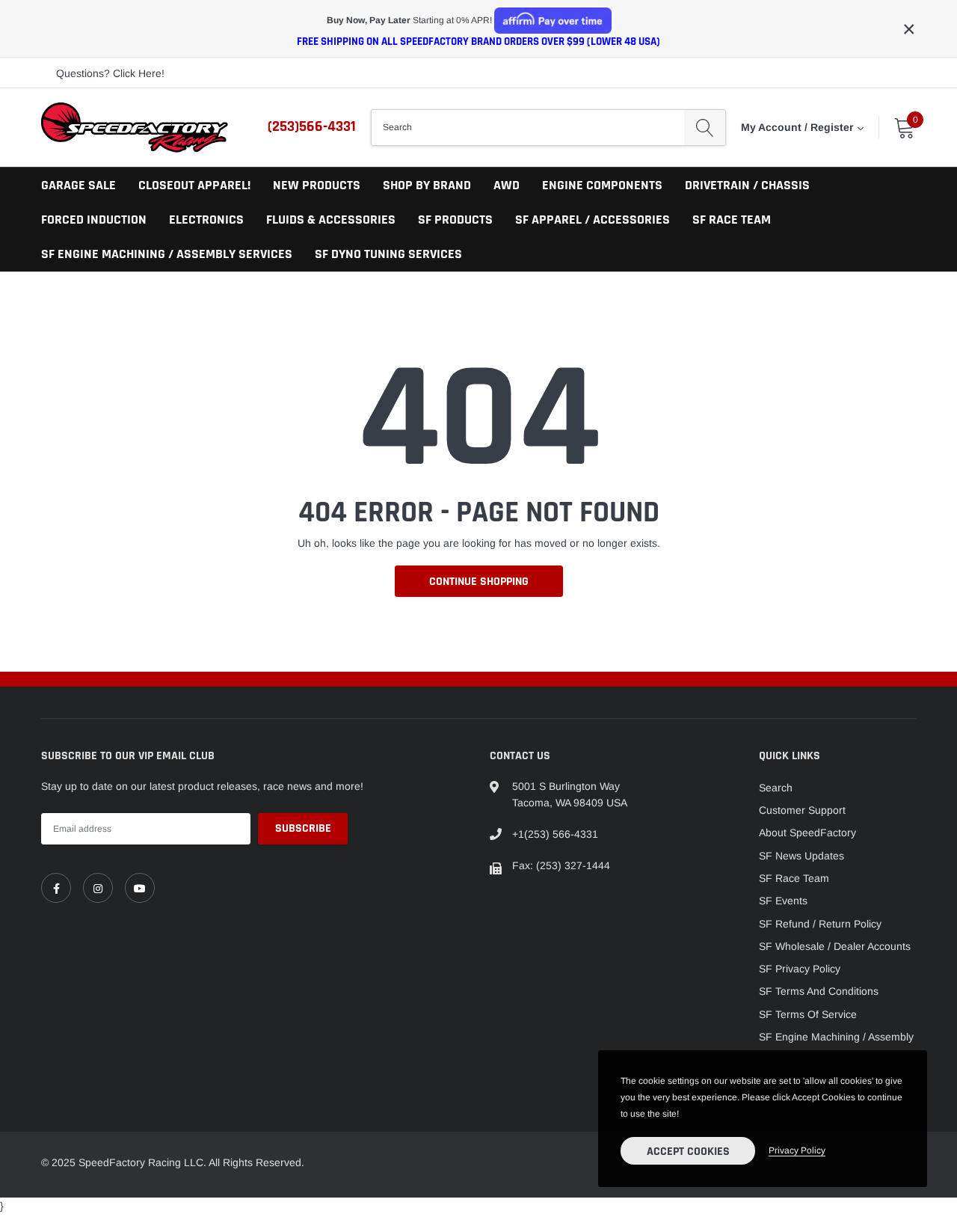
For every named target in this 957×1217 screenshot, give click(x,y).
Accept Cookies (688, 1151)
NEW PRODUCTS (316, 185)
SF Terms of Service (808, 1014)
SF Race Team (794, 878)
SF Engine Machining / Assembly (836, 1037)
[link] (56, 888)
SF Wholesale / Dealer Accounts (835, 946)
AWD (506, 185)
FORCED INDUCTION (94, 219)
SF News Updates (801, 856)
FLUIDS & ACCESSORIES (331, 219)
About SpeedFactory (807, 833)
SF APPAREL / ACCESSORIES (592, 219)
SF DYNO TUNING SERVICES (388, 254)
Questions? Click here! (110, 73)
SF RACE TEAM (731, 219)
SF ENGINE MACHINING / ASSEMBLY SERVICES (166, 254)
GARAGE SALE (78, 185)
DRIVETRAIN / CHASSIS (747, 185)
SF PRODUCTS (455, 219)
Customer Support (802, 810)
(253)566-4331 (312, 126)
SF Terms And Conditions (818, 991)
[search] (704, 127)
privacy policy (797, 1150)
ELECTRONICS (206, 219)
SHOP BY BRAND (427, 185)
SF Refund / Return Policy (820, 924)
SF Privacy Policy (799, 969)
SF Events (783, 901)
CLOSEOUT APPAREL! (194, 185)
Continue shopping (479, 581)
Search (776, 788)
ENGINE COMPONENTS (602, 185)
